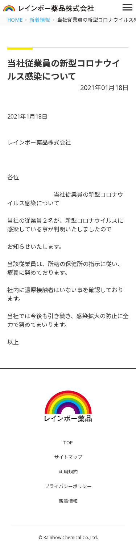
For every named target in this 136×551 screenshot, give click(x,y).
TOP (68, 442)
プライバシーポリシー (68, 486)
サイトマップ (68, 457)
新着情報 (68, 501)
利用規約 (68, 472)
